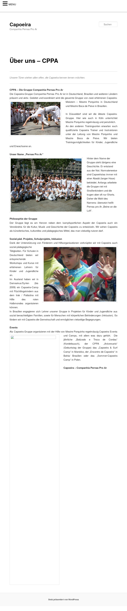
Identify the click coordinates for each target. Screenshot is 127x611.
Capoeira (20, 24)
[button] (6, 3)
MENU (12, 4)
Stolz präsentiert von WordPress (63, 599)
